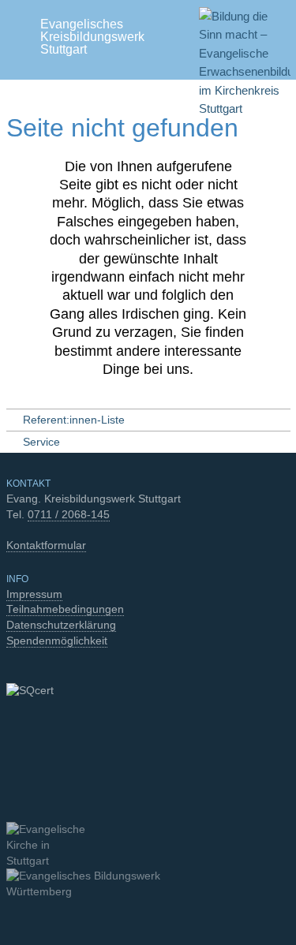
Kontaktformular (46, 545)
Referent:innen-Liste (74, 420)
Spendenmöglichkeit (56, 641)
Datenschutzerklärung (61, 625)
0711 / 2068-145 (69, 515)
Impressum (34, 594)
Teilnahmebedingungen (65, 609)
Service (41, 442)
